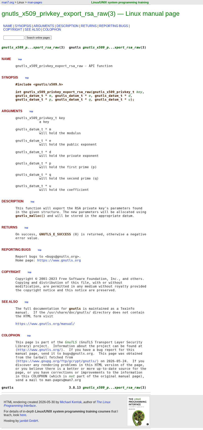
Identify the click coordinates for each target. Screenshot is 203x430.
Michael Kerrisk (71, 402)
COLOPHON (52, 29)
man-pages (35, 2)
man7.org (8, 2)
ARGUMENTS (44, 26)
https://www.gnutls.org (59, 260)
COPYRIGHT (12, 29)
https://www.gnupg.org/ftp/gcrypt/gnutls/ (57, 361)
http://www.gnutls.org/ (39, 350)
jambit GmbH (29, 420)
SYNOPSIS (23, 26)
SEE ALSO (32, 29)
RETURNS (89, 26)
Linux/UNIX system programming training (120, 2)
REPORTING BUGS (113, 26)
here (23, 415)
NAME (7, 26)
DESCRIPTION (67, 26)
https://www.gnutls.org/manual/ (45, 324)
